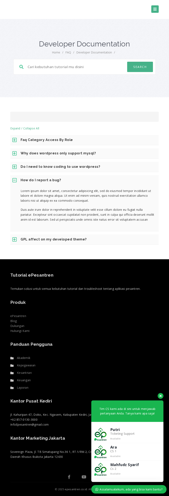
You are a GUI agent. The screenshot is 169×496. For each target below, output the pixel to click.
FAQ (68, 52)
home (56, 52)
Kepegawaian (26, 365)
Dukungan (17, 326)
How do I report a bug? (41, 180)
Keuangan (24, 380)
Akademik (23, 358)
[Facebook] (69, 477)
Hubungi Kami (20, 331)
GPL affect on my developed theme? (54, 239)
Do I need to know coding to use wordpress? (60, 167)
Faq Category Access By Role (47, 140)
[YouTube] (84, 477)
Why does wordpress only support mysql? (58, 153)
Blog (13, 321)
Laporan (22, 387)
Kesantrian (24, 373)
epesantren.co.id (76, 489)
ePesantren (18, 316)
